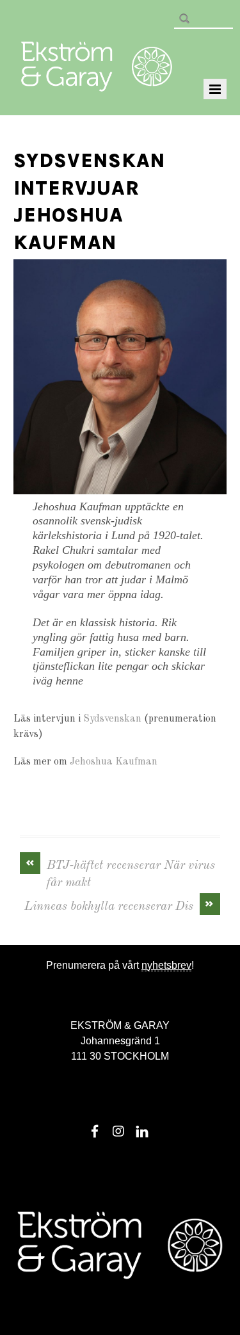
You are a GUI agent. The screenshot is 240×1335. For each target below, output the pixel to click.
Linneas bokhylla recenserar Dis (119, 905)
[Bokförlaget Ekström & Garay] (96, 82)
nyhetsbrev (166, 965)
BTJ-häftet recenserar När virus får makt (121, 873)
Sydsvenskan (112, 719)
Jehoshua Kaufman (113, 762)
